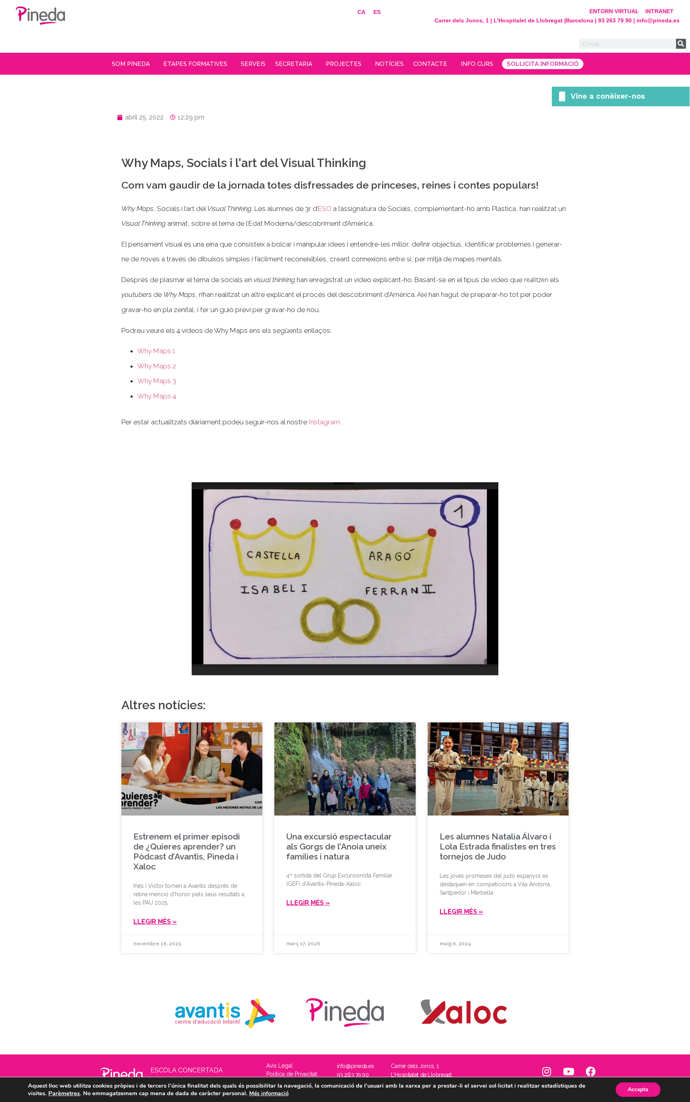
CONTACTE (430, 64)
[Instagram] (547, 1072)
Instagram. (325, 422)
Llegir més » (155, 921)
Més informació (269, 1093)
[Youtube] (569, 1072)
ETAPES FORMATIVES (195, 64)
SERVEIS (253, 64)
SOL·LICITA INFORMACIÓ (543, 64)
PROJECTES (343, 64)
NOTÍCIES (389, 64)
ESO (324, 209)
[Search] (681, 44)
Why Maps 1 (156, 351)
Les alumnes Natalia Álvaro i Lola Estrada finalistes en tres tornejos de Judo (498, 846)
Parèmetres (64, 1093)
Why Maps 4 (156, 396)
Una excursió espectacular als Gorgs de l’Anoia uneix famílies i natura (339, 846)
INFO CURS (477, 64)
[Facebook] (591, 1072)
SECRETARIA (293, 64)
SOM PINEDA (131, 64)
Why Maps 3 (156, 381)
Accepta (638, 1089)
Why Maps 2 (156, 366)
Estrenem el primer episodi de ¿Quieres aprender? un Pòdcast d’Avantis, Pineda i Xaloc (186, 851)
